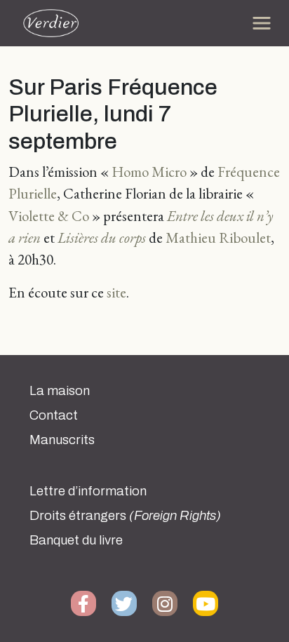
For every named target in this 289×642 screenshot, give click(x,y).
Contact (53, 415)
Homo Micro (149, 171)
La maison (59, 391)
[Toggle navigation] (262, 23)
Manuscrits (62, 440)
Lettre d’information (88, 491)
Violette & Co (48, 215)
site (116, 292)
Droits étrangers (125, 516)
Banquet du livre (76, 540)
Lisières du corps (102, 237)
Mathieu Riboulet (218, 237)
